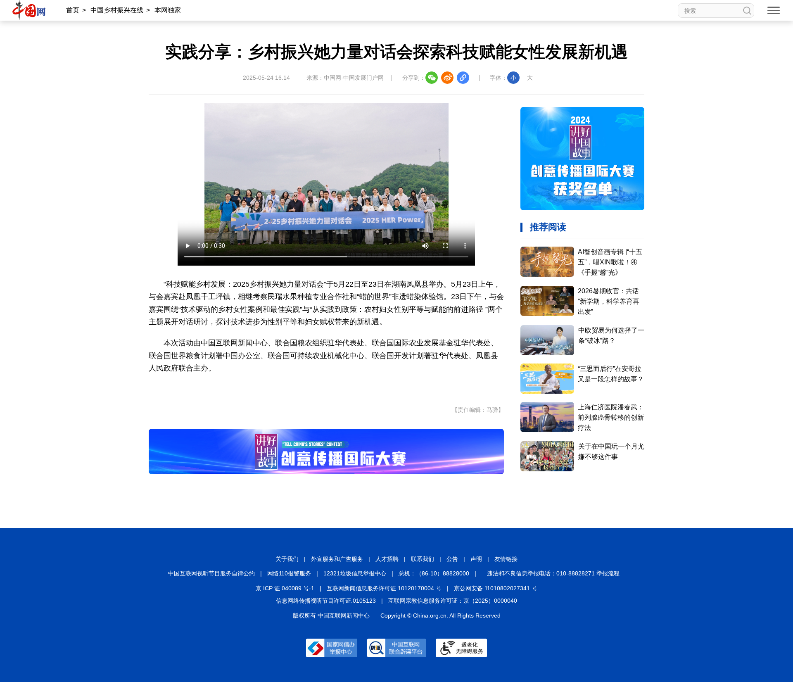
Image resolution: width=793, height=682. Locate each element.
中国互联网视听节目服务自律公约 (211, 573)
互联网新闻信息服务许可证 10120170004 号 (384, 588)
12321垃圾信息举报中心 (354, 573)
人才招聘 (387, 559)
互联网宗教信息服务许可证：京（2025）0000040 (452, 600)
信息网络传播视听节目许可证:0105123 (326, 600)
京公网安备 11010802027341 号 (495, 588)
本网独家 (167, 10)
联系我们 (422, 559)
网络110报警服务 (289, 573)
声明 (476, 559)
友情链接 (506, 559)
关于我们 (287, 559)
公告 (452, 559)
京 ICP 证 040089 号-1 (285, 588)
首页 (72, 10)
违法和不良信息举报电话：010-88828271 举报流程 (553, 573)
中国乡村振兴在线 (116, 10)
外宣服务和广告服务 (337, 559)
